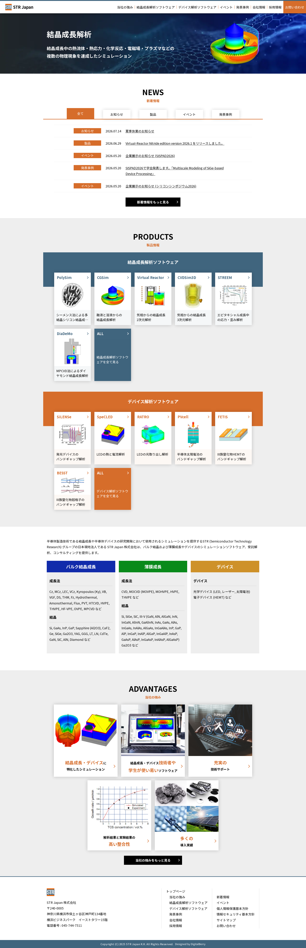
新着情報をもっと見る (153, 202)
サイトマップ (226, 920)
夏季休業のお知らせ (140, 131)
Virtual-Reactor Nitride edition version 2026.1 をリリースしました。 (175, 143)
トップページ (175, 891)
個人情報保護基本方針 (232, 908)
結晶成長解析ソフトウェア (156, 7)
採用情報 (275, 7)
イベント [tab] (189, 114)
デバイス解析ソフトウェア (197, 7)
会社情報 (259, 7)
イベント (226, 7)
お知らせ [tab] (116, 114)
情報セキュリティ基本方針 (236, 914)
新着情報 (223, 897)
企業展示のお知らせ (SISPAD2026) (150, 155)
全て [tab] (80, 113)
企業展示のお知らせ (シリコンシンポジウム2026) (161, 186)
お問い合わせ (294, 7)
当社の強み (125, 7)
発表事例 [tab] (225, 114)
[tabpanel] (153, 158)
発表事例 (242, 7)
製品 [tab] (153, 114)
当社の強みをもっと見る (153, 860)
